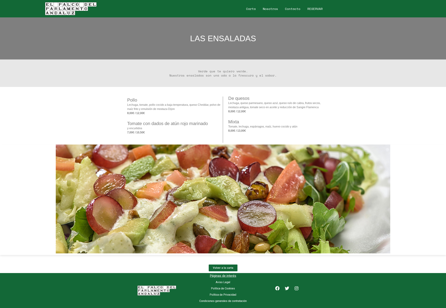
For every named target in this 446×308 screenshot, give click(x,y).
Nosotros (270, 8)
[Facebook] (279, 290)
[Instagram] (298, 290)
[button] (3, 200)
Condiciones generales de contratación (223, 301)
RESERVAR (315, 8)
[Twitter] (289, 290)
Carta (251, 8)
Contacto (292, 8)
